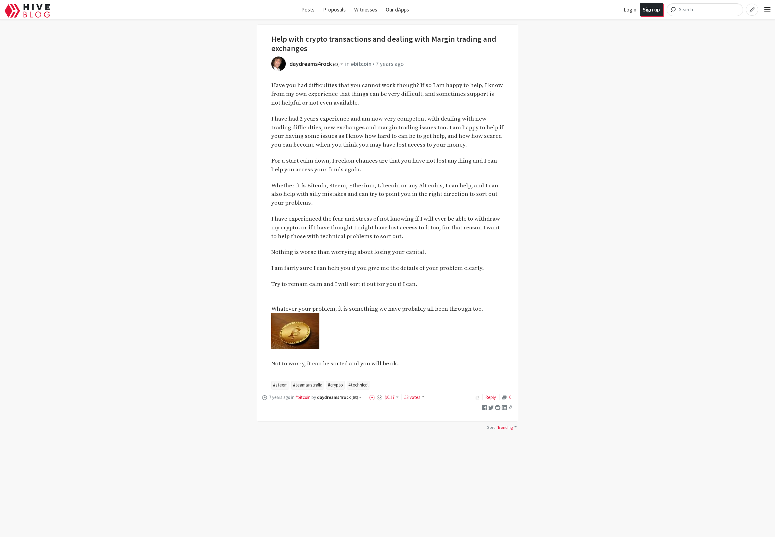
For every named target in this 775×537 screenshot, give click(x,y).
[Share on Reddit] (497, 407)
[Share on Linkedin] (504, 407)
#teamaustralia (307, 385)
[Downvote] (379, 397)
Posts (308, 9)
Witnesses (365, 9)
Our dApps (397, 9)
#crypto (335, 385)
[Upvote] (373, 397)
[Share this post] (510, 407)
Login (630, 9)
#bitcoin (361, 63)
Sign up (651, 9)
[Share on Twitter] (491, 407)
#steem (280, 385)
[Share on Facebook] (484, 407)
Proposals (334, 9)
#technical (358, 385)
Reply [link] (490, 397)
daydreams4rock (314, 63)
